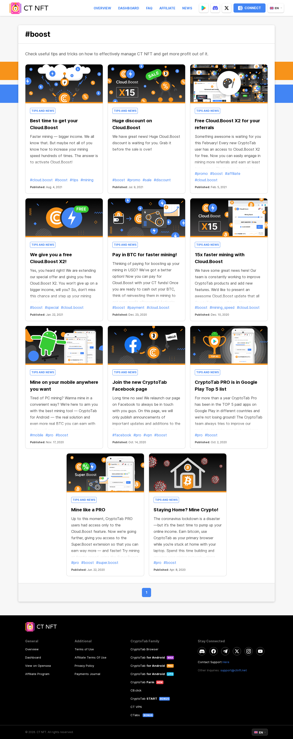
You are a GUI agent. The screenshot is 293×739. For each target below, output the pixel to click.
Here (225, 662)
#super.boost (107, 562)
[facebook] (213, 651)
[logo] (30, 8)
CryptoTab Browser (144, 649)
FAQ (149, 8)
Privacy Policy (84, 665)
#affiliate (232, 173)
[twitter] (226, 8)
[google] (203, 8)
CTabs (135, 715)
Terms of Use (84, 649)
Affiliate (167, 8)
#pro (49, 435)
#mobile (36, 435)
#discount (162, 180)
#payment (135, 307)
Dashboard (128, 8)
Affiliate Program (37, 674)
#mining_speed (222, 307)
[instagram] (248, 651)
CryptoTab (147, 657)
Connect (252, 8)
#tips (74, 180)
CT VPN (136, 707)
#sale (147, 180)
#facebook (121, 435)
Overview (102, 8)
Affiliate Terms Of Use (90, 657)
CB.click (135, 690)
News (187, 8)
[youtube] (260, 651)
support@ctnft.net (233, 670)
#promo (133, 180)
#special (52, 307)
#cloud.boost (41, 180)
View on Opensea (38, 665)
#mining (87, 180)
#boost (61, 180)
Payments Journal (87, 674)
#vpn (148, 435)
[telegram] (225, 651)
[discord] (215, 8)
